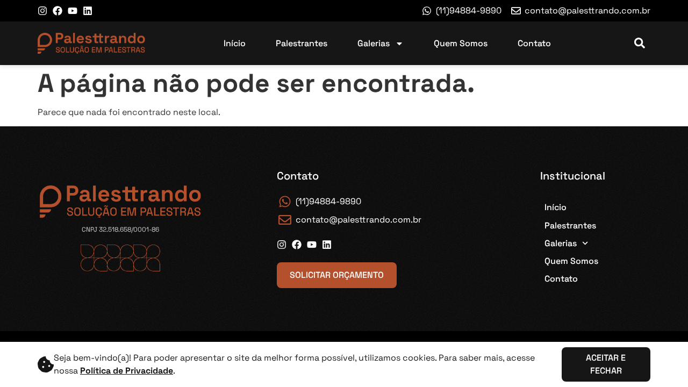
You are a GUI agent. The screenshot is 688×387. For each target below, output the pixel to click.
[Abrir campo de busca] (639, 43)
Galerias (373, 43)
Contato (534, 43)
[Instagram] (42, 11)
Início (235, 43)
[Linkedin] (87, 11)
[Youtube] (72, 11)
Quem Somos (461, 43)
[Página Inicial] (91, 43)
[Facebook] (57, 11)
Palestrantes (301, 43)
